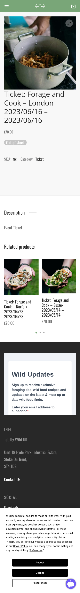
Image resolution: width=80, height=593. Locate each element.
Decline (40, 572)
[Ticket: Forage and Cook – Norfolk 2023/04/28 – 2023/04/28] (21, 277)
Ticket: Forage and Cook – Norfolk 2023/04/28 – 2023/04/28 (17, 309)
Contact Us (12, 479)
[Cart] (73, 6)
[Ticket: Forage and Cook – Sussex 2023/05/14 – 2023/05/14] (59, 276)
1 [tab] (36, 332)
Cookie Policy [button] (20, 546)
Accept (40, 562)
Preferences (40, 583)
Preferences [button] (36, 550)
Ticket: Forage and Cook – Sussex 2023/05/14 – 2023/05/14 (55, 307)
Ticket (39, 159)
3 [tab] (44, 332)
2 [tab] (40, 332)
